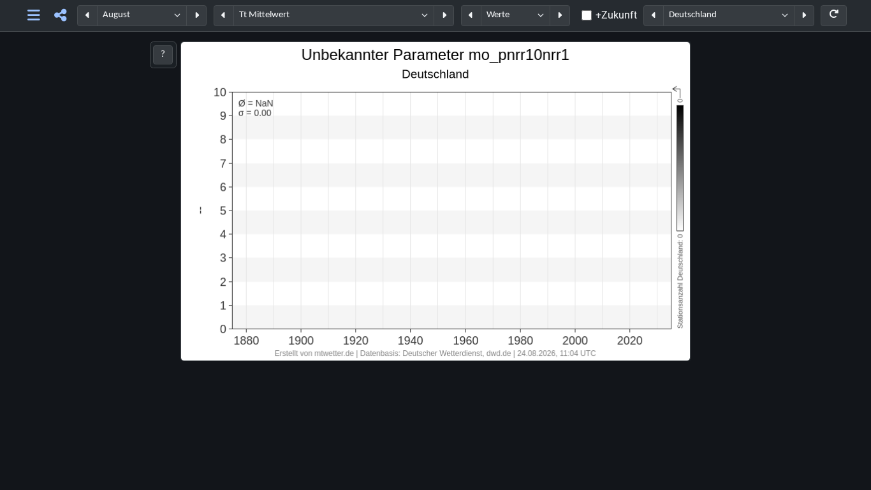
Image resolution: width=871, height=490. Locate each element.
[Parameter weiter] (444, 15)
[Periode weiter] (196, 15)
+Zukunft (616, 15)
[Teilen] (60, 15)
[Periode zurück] (87, 15)
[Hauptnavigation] (34, 15)
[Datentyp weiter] (560, 15)
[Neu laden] (834, 15)
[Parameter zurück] (224, 15)
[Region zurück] (653, 15)
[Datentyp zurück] (471, 15)
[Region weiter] (804, 15)
